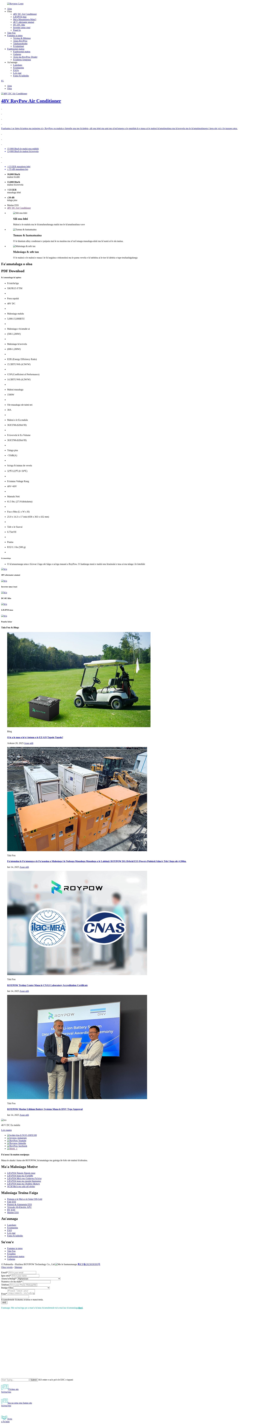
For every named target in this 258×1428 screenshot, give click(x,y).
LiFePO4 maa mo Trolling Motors (23, 1183)
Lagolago (17, 65)
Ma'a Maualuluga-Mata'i (24, 19)
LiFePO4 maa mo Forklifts (20, 1175)
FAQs (16, 70)
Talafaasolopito (20, 43)
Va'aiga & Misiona (22, 38)
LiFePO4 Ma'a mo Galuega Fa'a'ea (24, 1178)
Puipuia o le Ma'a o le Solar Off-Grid (24, 1199)
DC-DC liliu (19, 25)
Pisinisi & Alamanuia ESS (19, 1204)
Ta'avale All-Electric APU (19, 1207)
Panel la (17, 30)
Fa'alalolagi (18, 46)
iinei (80, 1308)
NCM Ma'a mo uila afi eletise (21, 1186)
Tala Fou (11, 33)
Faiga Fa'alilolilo (21, 75)
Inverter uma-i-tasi (21, 27)
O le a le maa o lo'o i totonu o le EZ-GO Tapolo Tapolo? (35, 737)
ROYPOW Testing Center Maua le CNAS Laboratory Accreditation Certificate (47, 985)
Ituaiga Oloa (7, 1287)
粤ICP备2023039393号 (88, 1264)
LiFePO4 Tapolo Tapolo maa (21, 1173)
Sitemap (18, 1267)
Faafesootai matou (15, 49)
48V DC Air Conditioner (25, 14)
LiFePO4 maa (19, 16)
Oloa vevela (7, 1267)
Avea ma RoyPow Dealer (25, 57)
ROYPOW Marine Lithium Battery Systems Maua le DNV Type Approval (45, 1109)
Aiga (9, 8)
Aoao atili (28, 743)
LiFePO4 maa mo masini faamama (24, 1181)
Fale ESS (11, 1201)
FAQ (9, 1230)
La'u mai (17, 73)
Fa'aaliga (11, 1253)
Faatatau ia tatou (15, 35)
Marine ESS (13, 1212)
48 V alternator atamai (23, 22)
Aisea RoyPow (20, 41)
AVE (4, 1302)
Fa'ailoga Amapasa (22, 59)
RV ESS (11, 1210)
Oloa (9, 88)
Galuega (17, 54)
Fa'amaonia (18, 67)
